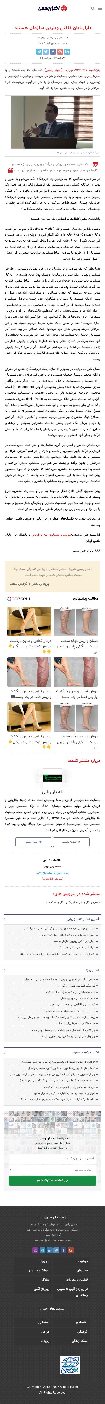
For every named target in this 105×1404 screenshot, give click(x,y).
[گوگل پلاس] (71, 1250)
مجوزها (44, 1261)
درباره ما (82, 1261)
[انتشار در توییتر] (46, 52)
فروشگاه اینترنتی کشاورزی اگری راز (76, 986)
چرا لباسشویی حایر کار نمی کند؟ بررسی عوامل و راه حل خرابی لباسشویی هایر (52, 1074)
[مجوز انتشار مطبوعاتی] (70, 1366)
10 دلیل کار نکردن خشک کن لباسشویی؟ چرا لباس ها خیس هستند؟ (58, 1062)
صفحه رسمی (69, 842)
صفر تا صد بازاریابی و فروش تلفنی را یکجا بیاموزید (66, 935)
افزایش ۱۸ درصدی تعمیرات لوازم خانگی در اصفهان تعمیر (64, 1093)
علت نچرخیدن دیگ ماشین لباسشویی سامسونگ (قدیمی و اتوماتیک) (57, 1081)
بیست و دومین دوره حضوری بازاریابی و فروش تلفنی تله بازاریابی (59, 928)
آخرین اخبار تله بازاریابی (83, 919)
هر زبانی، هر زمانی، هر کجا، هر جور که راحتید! (69, 1011)
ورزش (45, 1332)
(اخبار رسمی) (53, 70)
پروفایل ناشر (40, 584)
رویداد (45, 1341)
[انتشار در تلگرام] (39, 52)
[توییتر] (56, 1250)
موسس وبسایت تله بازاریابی (51, 535)
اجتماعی (43, 1322)
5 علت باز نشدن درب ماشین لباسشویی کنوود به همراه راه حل (61, 1068)
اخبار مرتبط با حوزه (86, 1052)
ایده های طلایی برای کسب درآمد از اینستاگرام (70, 992)
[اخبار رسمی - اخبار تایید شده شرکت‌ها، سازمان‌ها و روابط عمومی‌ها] (52, 8)
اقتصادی (81, 1322)
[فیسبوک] (63, 1250)
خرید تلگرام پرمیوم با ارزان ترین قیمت (74, 1024)
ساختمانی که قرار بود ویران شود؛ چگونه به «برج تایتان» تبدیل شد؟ (58, 1100)
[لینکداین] (49, 1250)
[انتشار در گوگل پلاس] (60, 52)
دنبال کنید (32, 842)
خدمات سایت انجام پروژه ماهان (77, 998)
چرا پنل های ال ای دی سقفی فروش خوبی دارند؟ (68, 1036)
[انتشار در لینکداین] (67, 52)
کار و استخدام (54, 902)
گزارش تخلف (19, 584)
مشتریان (82, 1270)
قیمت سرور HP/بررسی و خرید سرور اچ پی (72, 1005)
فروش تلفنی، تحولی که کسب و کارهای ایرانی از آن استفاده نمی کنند (57, 954)
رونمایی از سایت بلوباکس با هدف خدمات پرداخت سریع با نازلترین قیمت (55, 1017)
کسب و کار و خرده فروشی (82, 902)
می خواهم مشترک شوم (52, 1180)
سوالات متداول (39, 1270)
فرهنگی (82, 1332)
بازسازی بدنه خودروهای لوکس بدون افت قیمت (69, 1087)
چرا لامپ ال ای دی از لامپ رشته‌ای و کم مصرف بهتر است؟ (63, 1030)
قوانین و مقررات (77, 1280)
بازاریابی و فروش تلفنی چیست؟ (76, 948)
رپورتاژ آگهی (41, 1289)
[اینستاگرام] (35, 1250)
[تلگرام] (42, 1250)
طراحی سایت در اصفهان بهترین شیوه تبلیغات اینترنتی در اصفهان (59, 979)
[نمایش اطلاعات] (52, 879)
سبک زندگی (79, 1341)
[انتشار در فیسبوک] (53, 52)
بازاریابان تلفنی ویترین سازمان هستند (73, 941)
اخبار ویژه (92, 970)
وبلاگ (45, 1280)
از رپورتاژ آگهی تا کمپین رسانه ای (72, 1292)
